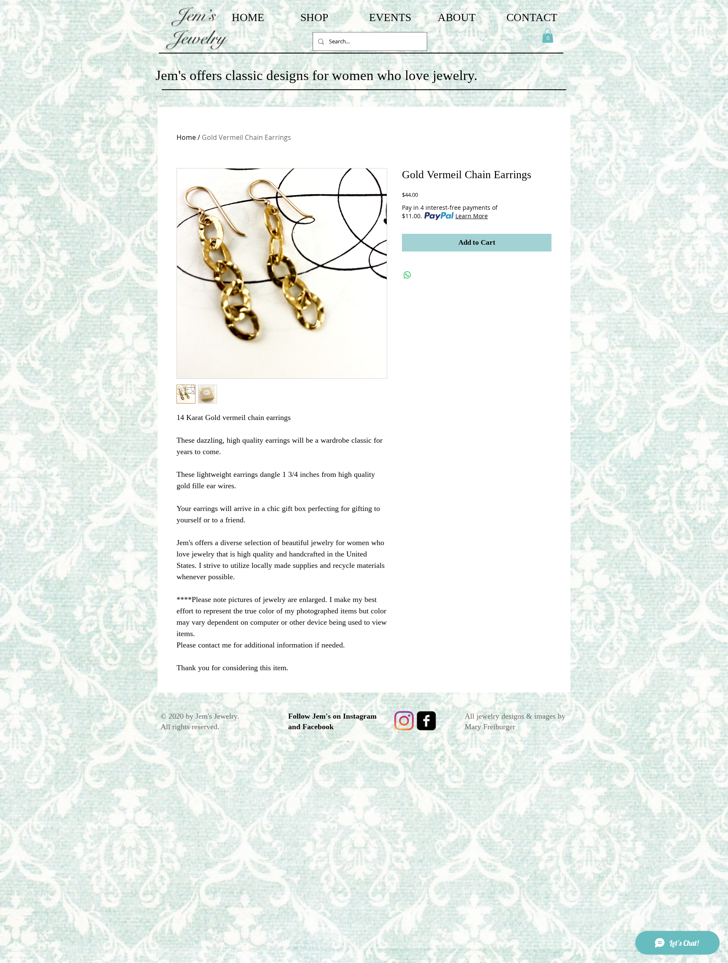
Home (186, 137)
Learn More (471, 216)
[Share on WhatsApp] (407, 275)
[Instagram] (404, 720)
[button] (548, 36)
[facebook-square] (426, 720)
